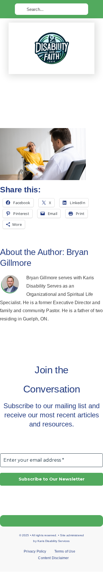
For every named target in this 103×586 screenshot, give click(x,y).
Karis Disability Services (53, 541)
